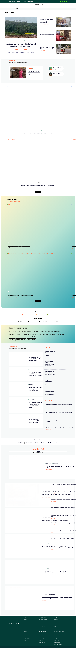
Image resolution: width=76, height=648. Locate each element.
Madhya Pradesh (37, 182)
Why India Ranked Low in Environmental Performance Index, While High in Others (47, 35)
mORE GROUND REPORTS (13, 346)
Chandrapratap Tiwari (13, 297)
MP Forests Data (56, 633)
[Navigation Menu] (10, 5)
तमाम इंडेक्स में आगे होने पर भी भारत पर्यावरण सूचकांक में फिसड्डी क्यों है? (63, 492)
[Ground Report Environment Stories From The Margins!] (38, 5)
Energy (42, 442)
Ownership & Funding (27, 624)
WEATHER (48, 400)
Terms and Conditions (42, 626)
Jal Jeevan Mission (57, 642)
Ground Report (49, 429)
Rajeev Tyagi (17, 49)
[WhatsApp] (9, 623)
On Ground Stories (42, 636)
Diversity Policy (41, 624)
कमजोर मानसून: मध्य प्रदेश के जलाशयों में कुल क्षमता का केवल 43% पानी (63, 531)
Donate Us (18, 1)
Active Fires (56, 638)
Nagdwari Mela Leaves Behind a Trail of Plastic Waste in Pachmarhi (21, 45)
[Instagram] (62, 1)
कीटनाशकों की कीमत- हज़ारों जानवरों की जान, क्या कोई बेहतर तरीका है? (63, 523)
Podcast (57, 9)
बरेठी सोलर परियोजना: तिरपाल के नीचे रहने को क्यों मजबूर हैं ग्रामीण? (20, 295)
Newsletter (24, 1)
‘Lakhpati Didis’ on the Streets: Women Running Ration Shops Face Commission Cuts (47, 21)
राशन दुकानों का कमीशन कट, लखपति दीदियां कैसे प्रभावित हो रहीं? (34, 73)
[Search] (66, 9)
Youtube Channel (12, 1)
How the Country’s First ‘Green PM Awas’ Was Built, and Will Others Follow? (37, 185)
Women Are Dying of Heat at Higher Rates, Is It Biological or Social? (59, 404)
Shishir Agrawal (32, 393)
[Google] (18, 623)
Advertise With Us (42, 621)
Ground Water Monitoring (58, 644)
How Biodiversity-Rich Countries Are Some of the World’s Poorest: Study (34, 421)
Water (36, 442)
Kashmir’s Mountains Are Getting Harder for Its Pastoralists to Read (37, 133)
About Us (25, 619)
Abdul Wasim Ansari (45, 24)
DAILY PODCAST (12, 61)
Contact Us (25, 621)
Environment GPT (30, 1)
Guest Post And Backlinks (43, 619)
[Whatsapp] (58, 1)
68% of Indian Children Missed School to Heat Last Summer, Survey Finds (60, 428)
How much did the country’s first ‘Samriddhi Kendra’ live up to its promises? (34, 359)
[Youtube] (66, 1)
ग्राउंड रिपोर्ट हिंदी (38, 449)
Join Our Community (57, 624)
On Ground (23, 9)
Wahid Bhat (43, 50)
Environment (32, 321)
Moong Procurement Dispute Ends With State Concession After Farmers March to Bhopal (35, 374)
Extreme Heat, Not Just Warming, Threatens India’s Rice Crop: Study (50, 373)
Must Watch (55, 321)
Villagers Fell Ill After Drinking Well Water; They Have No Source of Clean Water (35, 389)
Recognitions (26, 626)
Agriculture (22, 321)
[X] (60, 1)
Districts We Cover (42, 642)
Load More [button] (38, 192)
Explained (39, 314)
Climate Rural (41, 640)
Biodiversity (31, 416)
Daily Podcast (26, 636)
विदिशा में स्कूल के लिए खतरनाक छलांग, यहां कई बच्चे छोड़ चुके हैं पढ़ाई (63, 507)
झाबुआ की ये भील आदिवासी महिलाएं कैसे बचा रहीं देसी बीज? (19, 247)
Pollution (57, 442)
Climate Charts (56, 640)
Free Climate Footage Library (29, 638)
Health (49, 442)
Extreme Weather (37, 130)
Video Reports (49, 9)
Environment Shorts (27, 314)
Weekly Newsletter (57, 621)
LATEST (48, 347)
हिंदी (36, 486)
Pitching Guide (56, 626)
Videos (25, 640)
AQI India (55, 636)
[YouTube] (13, 623)
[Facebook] (64, 1)
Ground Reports (51, 314)
